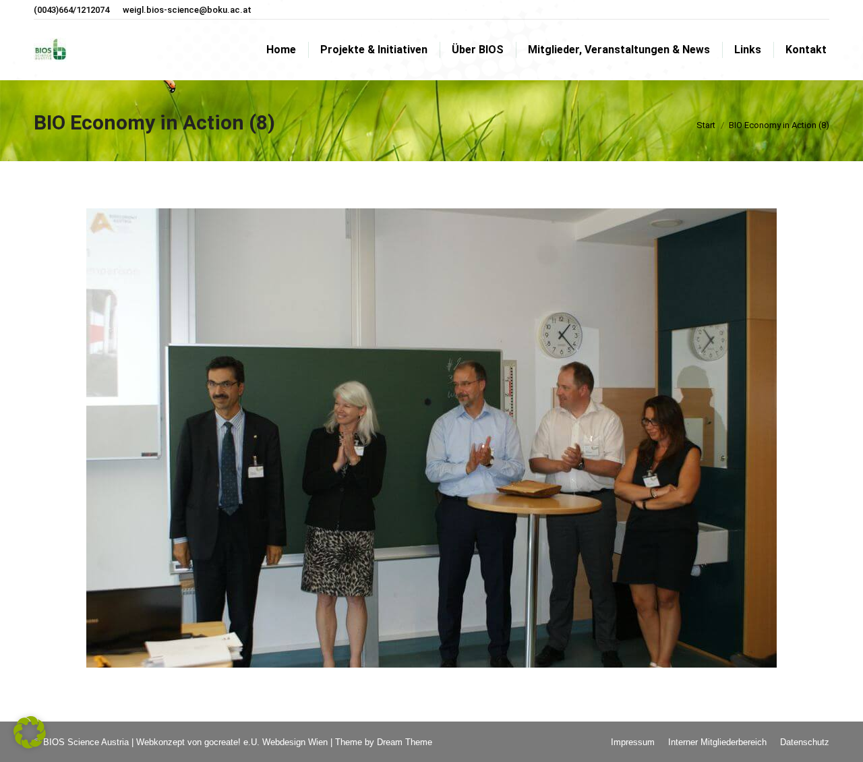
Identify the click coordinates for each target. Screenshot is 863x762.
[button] (29, 732)
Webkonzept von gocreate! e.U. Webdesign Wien (232, 742)
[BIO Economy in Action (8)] (431, 438)
